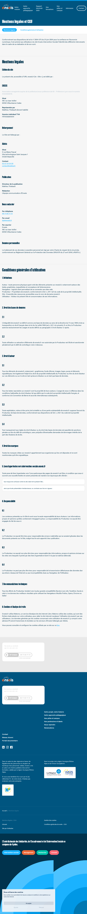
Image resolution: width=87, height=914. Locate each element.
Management (28, 852)
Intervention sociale (11, 852)
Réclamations (49, 728)
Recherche (42, 852)
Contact (81, 8)
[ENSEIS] (7, 6)
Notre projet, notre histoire (54, 712)
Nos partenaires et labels (53, 721)
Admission (69, 8)
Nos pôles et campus (59, 8)
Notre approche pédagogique (28, 8)
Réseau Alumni (7, 737)
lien (58, 625)
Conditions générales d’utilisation (31, 30)
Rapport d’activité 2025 (39, 8)
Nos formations (49, 8)
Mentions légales (9, 30)
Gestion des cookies (50, 820)
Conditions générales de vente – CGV (55, 824)
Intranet (4, 824)
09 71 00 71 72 (7, 213)
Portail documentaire (10, 741)
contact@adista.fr (8, 166)
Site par (7, 828)
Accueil (4, 811)
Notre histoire (17, 8)
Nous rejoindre (49, 725)
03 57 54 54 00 (7, 163)
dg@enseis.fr (7, 220)
